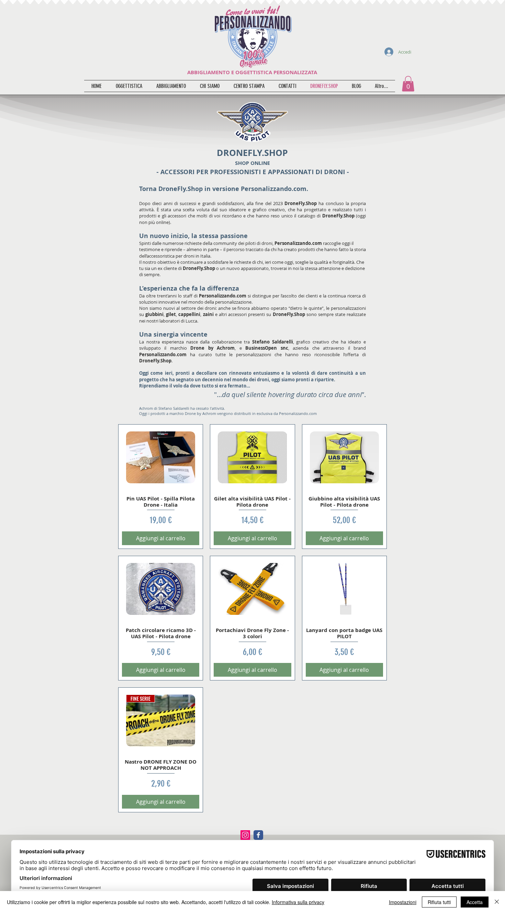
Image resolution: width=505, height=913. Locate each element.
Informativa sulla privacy (298, 902)
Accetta (475, 902)
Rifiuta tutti (439, 902)
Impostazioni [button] (402, 902)
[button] (408, 83)
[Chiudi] (497, 902)
